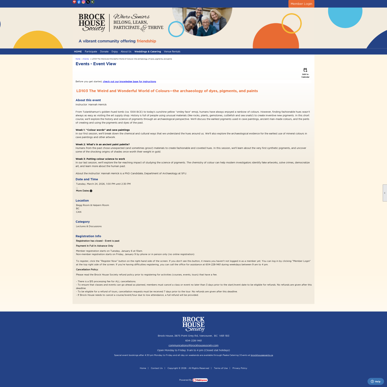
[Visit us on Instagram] (83, 2)
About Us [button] (126, 51)
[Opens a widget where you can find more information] (375, 381)
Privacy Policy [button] (240, 368)
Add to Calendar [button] (305, 72)
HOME (78, 51)
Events (86, 59)
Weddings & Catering (147, 51)
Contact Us (157, 368)
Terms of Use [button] (221, 368)
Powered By (185, 380)
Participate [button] (91, 51)
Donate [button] (104, 51)
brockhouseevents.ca (262, 355)
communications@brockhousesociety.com (193, 345)
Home (78, 59)
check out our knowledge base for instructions (129, 81)
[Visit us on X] (88, 2)
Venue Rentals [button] (172, 51)
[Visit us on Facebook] (79, 2)
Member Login (301, 3)
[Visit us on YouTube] (74, 2)
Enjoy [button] (115, 51)
